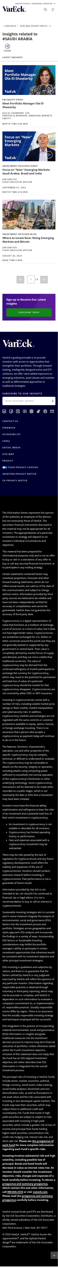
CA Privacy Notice (14, 480)
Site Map (8, 454)
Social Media (11, 447)
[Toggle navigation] (53, 9)
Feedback (8, 427)
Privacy (7, 460)
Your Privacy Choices (22, 467)
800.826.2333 (15, 1191)
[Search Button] (45, 9)
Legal (6, 440)
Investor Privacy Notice (19, 473)
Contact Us (10, 421)
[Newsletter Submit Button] (52, 401)
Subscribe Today (29, 312)
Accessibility (11, 434)
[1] (20, 280)
